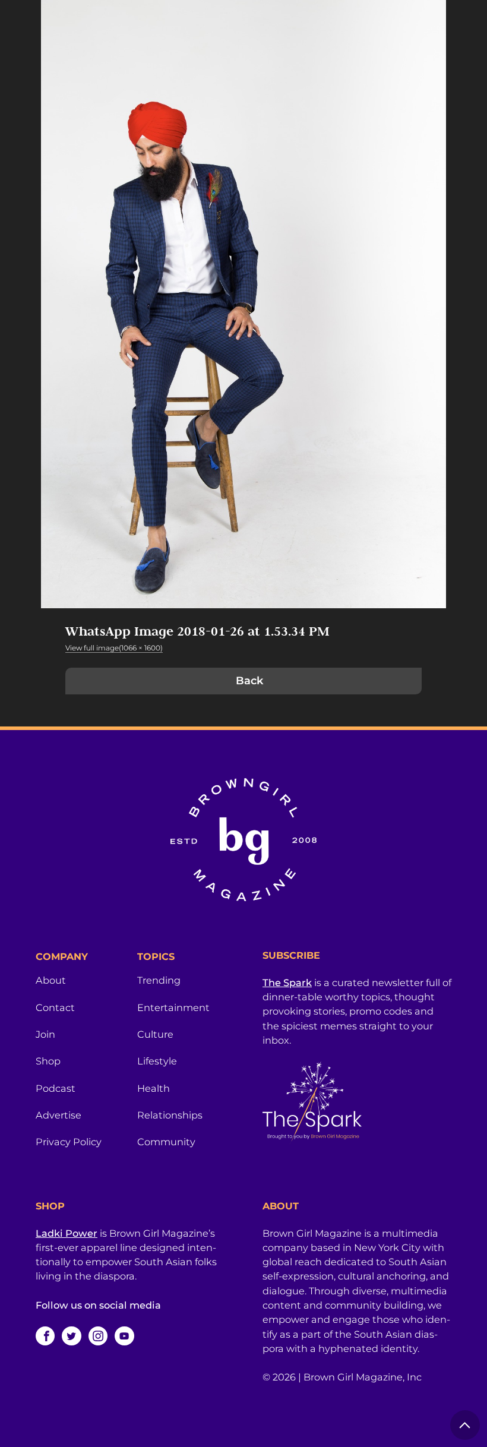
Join (45, 1034)
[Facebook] (45, 1335)
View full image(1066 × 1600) (114, 647)
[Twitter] (71, 1335)
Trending (159, 980)
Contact (55, 1007)
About (51, 980)
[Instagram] (97, 1335)
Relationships (170, 1115)
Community (166, 1142)
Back (249, 680)
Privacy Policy (69, 1142)
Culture (155, 1034)
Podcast (55, 1088)
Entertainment (173, 1007)
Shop (48, 1061)
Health (153, 1088)
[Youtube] (124, 1335)
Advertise (58, 1115)
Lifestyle (157, 1061)
